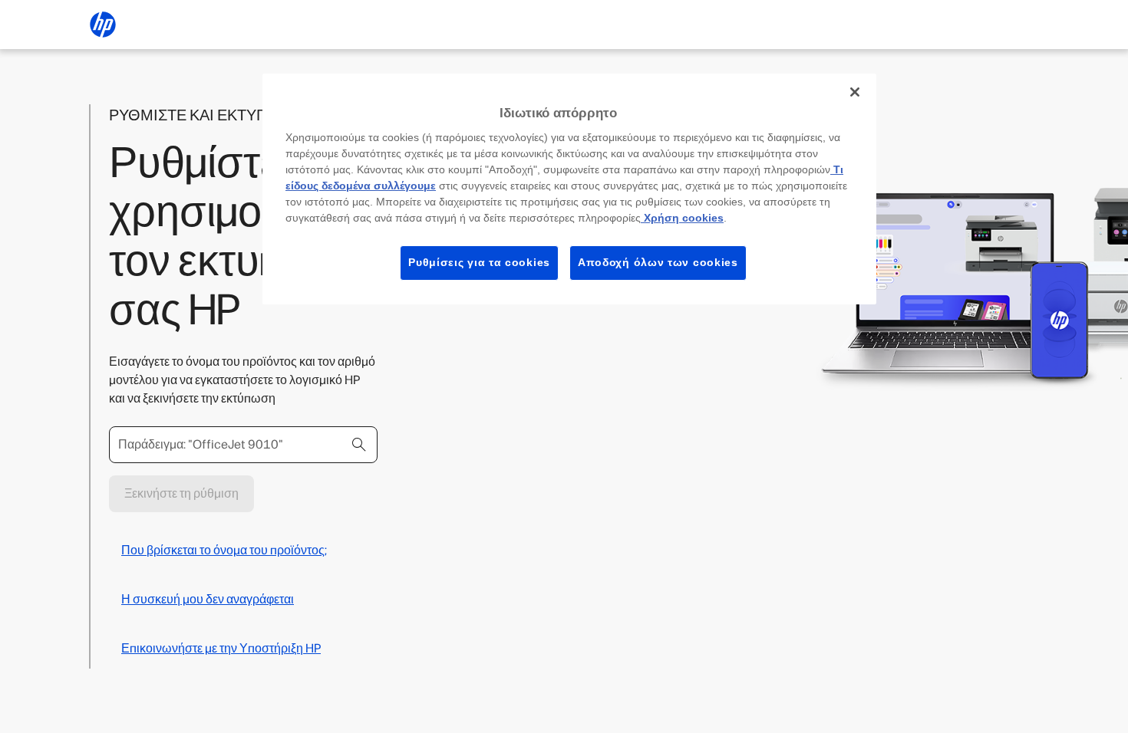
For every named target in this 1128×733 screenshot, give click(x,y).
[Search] (359, 444)
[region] (569, 189)
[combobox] (243, 444)
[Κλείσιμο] (855, 92)
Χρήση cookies (682, 218)
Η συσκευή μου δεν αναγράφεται (207, 599)
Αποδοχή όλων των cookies (658, 262)
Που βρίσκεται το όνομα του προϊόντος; (224, 550)
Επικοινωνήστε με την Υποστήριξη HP (221, 648)
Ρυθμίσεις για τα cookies (479, 262)
